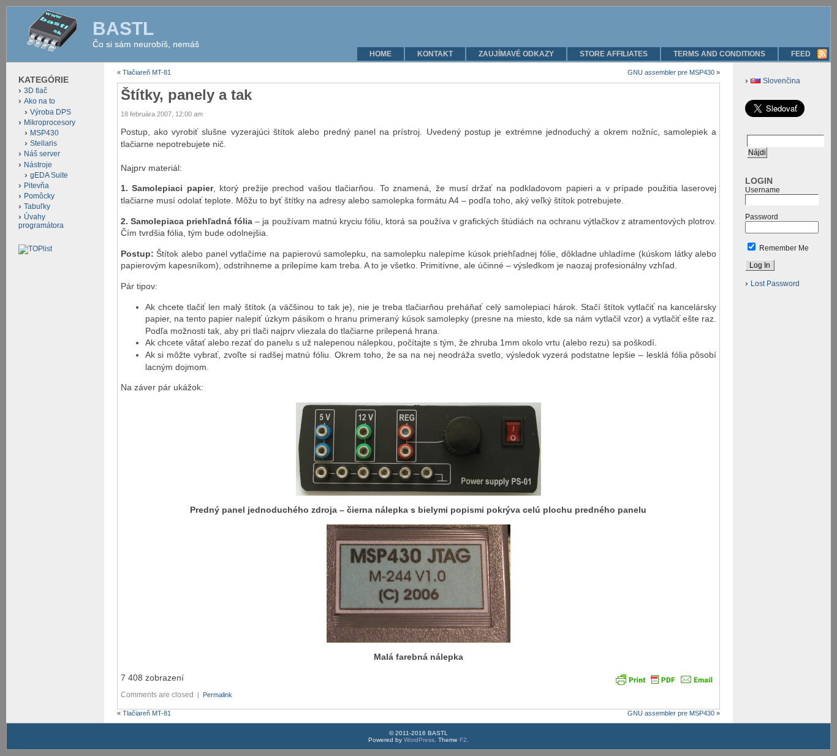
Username (762, 190)
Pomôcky (39, 196)
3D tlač (35, 90)
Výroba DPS (50, 112)
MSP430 (44, 133)
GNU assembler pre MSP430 (670, 72)
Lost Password (775, 283)
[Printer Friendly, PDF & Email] (664, 679)
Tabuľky (37, 206)
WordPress (419, 739)
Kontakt (435, 54)
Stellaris (43, 143)
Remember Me (783, 248)
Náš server (42, 153)
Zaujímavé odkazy (516, 54)
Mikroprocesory (49, 122)
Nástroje (38, 165)
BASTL (123, 28)
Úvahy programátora (41, 221)
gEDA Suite (49, 175)
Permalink (217, 694)
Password (761, 217)
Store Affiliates (614, 54)
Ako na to (39, 101)
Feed (801, 54)
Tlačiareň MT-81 (147, 72)
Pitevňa (36, 185)
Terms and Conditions (719, 54)
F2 (463, 739)
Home (380, 54)
